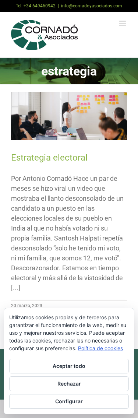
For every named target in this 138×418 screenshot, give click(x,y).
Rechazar (69, 383)
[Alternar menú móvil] (123, 23)
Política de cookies (100, 348)
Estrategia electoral (49, 157)
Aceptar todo (69, 366)
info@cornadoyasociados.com (91, 5)
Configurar (69, 401)
